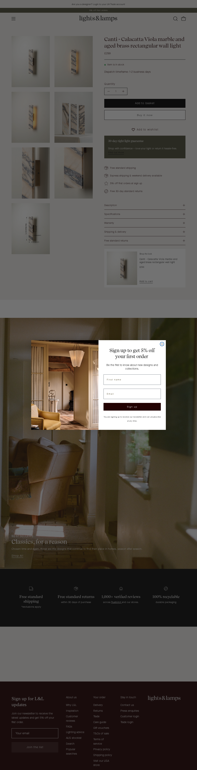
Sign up (132, 406)
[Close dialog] (162, 344)
